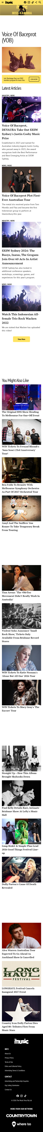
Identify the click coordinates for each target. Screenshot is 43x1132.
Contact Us (8, 1089)
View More (21, 339)
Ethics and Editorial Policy (13, 1066)
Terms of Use (9, 1062)
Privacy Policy (9, 1058)
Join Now (34, 79)
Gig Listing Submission (12, 1085)
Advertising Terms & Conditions (15, 1070)
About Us (8, 1053)
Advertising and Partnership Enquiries (17, 1081)
